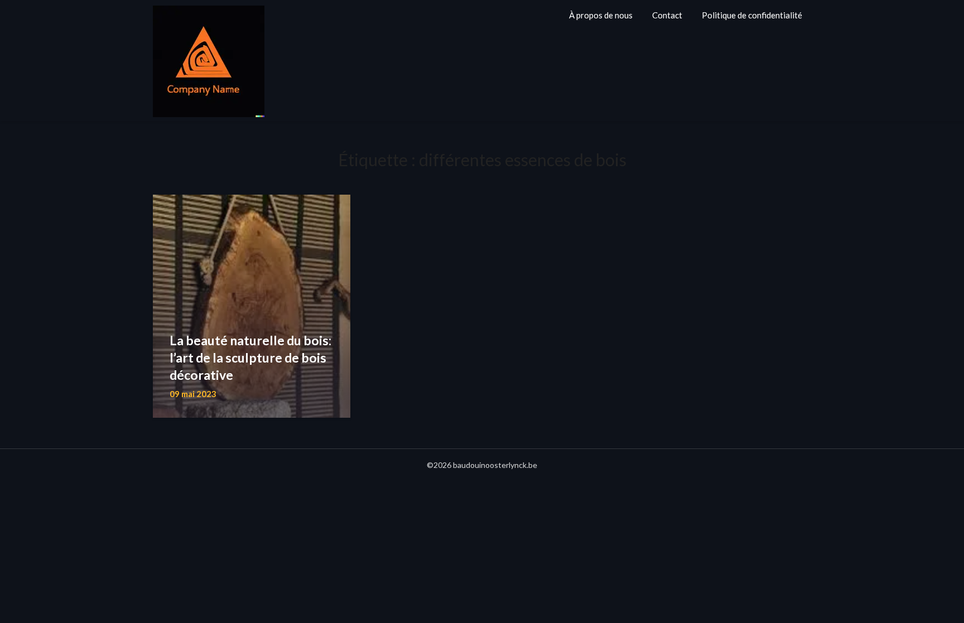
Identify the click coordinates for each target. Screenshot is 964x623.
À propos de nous (601, 15)
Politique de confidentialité (752, 15)
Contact (667, 15)
